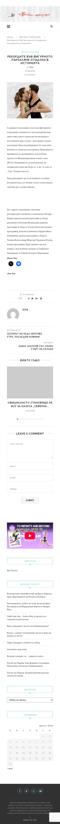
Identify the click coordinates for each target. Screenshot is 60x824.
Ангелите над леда (17, 649)
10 (42, 419)
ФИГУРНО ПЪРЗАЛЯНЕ (30, 37)
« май (10, 768)
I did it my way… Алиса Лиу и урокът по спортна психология (26, 618)
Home (10, 37)
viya (31, 67)
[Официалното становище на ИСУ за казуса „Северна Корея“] (30, 382)
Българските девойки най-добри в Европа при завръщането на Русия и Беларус (29, 595)
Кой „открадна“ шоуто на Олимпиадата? (28, 625)
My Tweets (12, 570)
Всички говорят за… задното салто (25, 656)
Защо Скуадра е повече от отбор (23, 642)
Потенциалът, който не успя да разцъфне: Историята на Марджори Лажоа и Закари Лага (29, 606)
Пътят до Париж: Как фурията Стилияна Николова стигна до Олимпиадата (28, 664)
